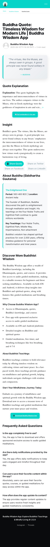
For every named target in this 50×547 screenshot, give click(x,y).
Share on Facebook (14, 168)
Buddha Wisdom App (21, 44)
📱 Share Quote (14, 163)
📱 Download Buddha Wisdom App (25, 415)
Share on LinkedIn (36, 168)
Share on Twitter (36, 163)
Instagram (21, 525)
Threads (31, 525)
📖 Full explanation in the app (25, 114)
